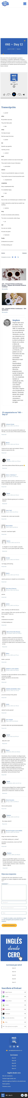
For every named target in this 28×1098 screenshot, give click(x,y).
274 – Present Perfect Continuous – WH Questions (14, 309)
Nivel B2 (14, 978)
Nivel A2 (14, 971)
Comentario (5, 883)
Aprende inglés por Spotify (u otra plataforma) (14, 1081)
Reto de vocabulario (7, 1075)
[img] (14, 86)
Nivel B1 (14, 975)
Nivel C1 (14, 982)
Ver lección (5, 288)
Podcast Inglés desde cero (9, 1078)
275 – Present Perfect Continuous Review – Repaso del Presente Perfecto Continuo (14, 285)
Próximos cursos (6, 1086)
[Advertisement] (14, 22)
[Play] (14, 94)
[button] (12, 257)
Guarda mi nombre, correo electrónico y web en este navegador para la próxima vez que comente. (14, 920)
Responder (4, 434)
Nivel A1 (14, 968)
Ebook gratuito (6, 1083)
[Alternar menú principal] (24, 3)
